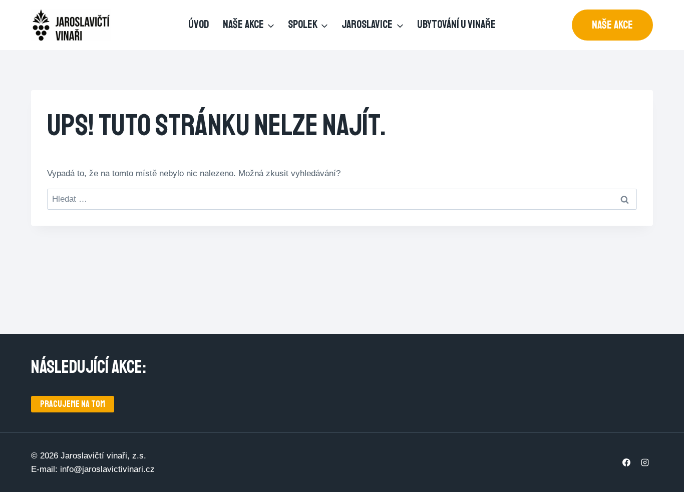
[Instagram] (645, 462)
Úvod (198, 25)
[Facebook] (626, 462)
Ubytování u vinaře (456, 25)
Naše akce (612, 25)
